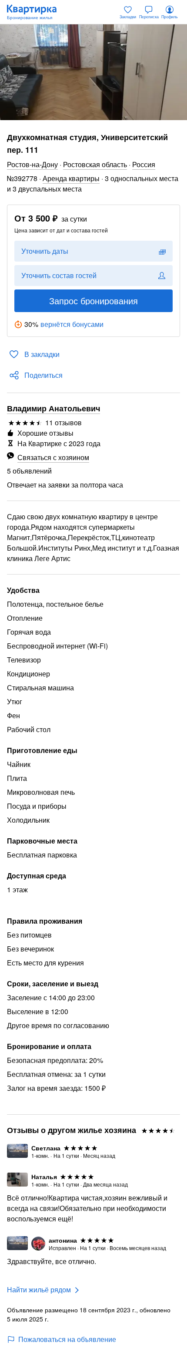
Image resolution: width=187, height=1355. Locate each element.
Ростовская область (95, 164)
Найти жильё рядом (39, 1289)
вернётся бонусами (72, 324)
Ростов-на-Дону (32, 164)
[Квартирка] (36, 12)
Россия (143, 164)
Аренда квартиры (71, 178)
